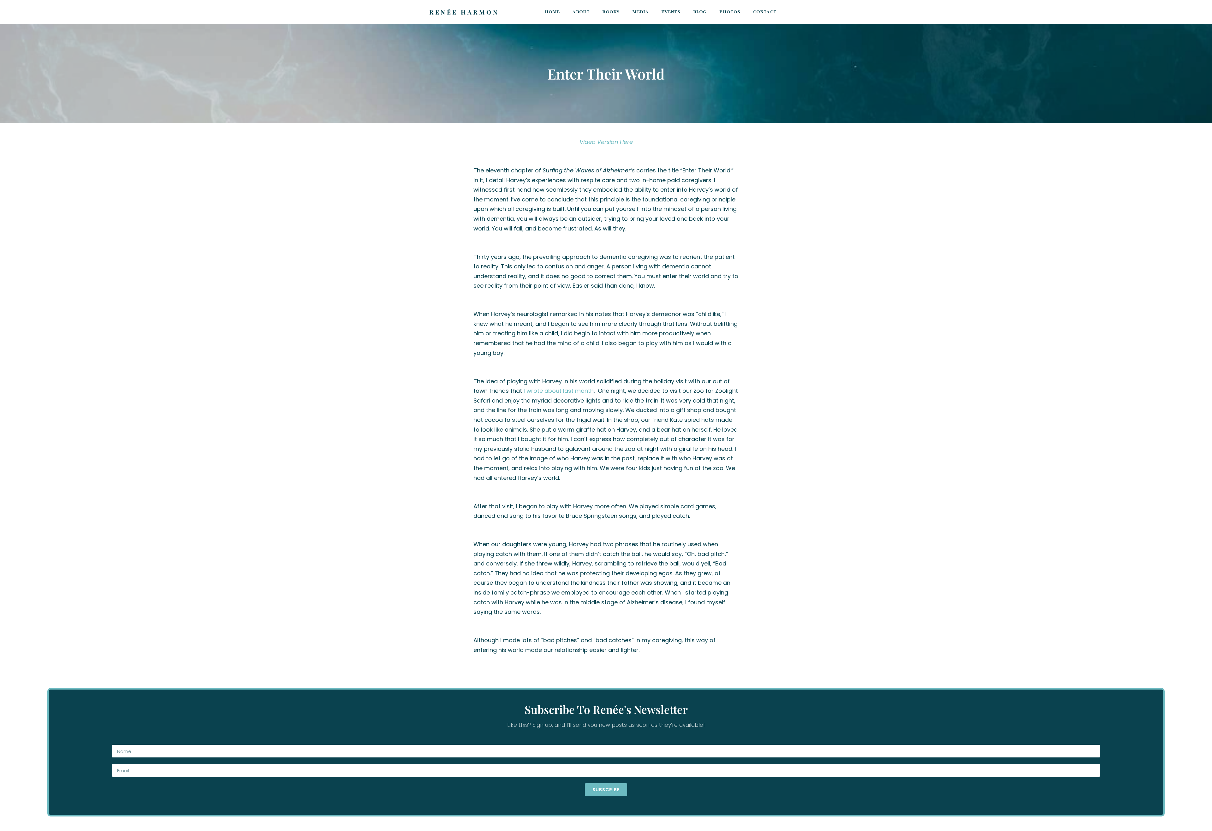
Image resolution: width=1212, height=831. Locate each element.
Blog (700, 12)
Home (552, 12)
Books (611, 12)
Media (640, 12)
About (581, 12)
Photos (729, 12)
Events (670, 12)
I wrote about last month (559, 391)
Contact (764, 12)
